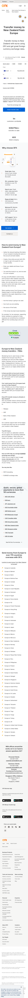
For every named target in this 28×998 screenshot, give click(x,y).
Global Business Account (7, 854)
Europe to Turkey (9, 718)
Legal (3, 929)
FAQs (7, 843)
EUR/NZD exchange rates (10, 475)
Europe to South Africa (11, 686)
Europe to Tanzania (10, 704)
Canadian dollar (11, 518)
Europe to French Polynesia (12, 606)
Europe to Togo (9, 711)
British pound (10, 511)
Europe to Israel (9, 624)
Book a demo (5, 846)
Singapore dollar (11, 529)
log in (10, 101)
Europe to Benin (9, 575)
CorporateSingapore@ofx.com (14, 773)
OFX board (4, 939)
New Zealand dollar (12, 525)
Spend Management (19, 856)
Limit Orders (5, 865)
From (4, 67)
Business (4, 1)
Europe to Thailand (10, 708)
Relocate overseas (6, 910)
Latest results (18, 929)
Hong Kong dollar (11, 522)
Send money (5, 902)
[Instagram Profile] (5, 830)
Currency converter (6, 878)
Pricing (16, 867)
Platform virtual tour (6, 876)
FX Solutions (5, 861)
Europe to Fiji (8, 602)
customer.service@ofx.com (14, 760)
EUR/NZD (23, 453)
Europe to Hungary (10, 613)
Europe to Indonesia (10, 620)
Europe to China (9, 585)
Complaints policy (6, 931)
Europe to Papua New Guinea (13, 655)
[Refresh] (3, 57)
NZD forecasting (8, 472)
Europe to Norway (10, 644)
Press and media (18, 902)
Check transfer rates (6, 900)
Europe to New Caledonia (12, 641)
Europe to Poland (9, 666)
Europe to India (9, 617)
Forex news (17, 878)
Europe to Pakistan (10, 651)
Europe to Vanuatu (10, 732)
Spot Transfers (5, 863)
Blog (16, 881)
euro (7, 500)
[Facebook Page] (5, 827)
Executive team (5, 941)
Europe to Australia (10, 568)
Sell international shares (7, 920)
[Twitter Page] (12, 827)
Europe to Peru (9, 659)
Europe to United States (11, 728)
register (5, 101)
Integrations (17, 864)
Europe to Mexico (10, 634)
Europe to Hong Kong (11, 609)
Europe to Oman (9, 648)
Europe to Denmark (10, 592)
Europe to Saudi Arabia (11, 673)
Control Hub (17, 854)
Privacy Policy (5, 934)
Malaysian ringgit (11, 514)
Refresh (23, 57)
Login (20, 5)
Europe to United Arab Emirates (13, 725)
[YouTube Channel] (19, 827)
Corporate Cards (5, 859)
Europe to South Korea (11, 690)
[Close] (21, 987)
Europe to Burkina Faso (11, 578)
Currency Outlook (18, 876)
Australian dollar (11, 507)
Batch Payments (18, 862)
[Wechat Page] (16, 827)
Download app (5, 904)
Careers (4, 943)
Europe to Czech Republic (12, 588)
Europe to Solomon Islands (12, 683)
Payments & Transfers (7, 856)
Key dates (17, 931)
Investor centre (18, 927)
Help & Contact (13, 843)
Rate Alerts (4, 888)
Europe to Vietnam (10, 735)
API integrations (18, 900)
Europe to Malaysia (10, 630)
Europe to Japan (9, 627)
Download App (18, 869)
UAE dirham (10, 496)
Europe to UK (8, 721)
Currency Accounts (6, 868)
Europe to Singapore (10, 679)
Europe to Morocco (10, 637)
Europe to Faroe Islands (11, 599)
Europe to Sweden (10, 697)
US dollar (9, 536)
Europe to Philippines (11, 662)
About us (4, 927)
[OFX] (5, 6)
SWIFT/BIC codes (6, 892)
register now (10, 388)
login (6, 261)
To (3, 74)
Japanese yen (10, 504)
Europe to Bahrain (10, 571)
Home (3, 10)
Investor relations (18, 934)
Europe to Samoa (9, 669)
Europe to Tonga (9, 715)
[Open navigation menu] (25, 5)
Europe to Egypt (9, 595)
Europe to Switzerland (11, 700)
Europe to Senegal (10, 676)
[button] (13, 64)
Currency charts (5, 890)
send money (19, 388)
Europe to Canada (10, 582)
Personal (11, 1)
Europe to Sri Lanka (10, 693)
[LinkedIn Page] (8, 827)
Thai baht (9, 532)
